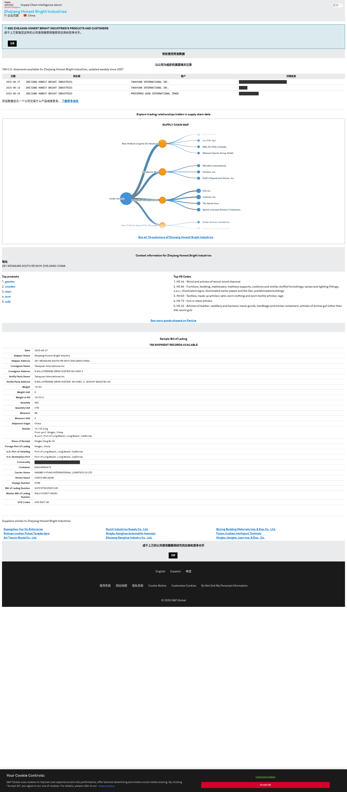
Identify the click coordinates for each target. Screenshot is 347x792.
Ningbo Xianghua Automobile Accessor (131, 533)
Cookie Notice (157, 585)
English (160, 571)
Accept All (265, 785)
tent (8, 296)
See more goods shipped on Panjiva (173, 320)
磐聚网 (12, 5)
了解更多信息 (70, 101)
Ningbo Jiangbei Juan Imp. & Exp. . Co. (240, 537)
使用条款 (105, 585)
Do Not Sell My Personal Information (224, 585)
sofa (8, 301)
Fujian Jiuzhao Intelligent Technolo (238, 533)
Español (175, 571)
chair (8, 291)
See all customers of (175, 237)
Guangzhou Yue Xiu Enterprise (23, 529)
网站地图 (121, 585)
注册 (12, 43)
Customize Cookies (183, 585)
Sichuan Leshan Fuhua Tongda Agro (27, 533)
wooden (10, 286)
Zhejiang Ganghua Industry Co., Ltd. (129, 537)
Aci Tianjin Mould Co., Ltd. (20, 537)
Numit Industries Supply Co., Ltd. (127, 529)
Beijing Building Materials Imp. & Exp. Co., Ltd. (246, 529)
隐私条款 (137, 585)
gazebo (9, 281)
